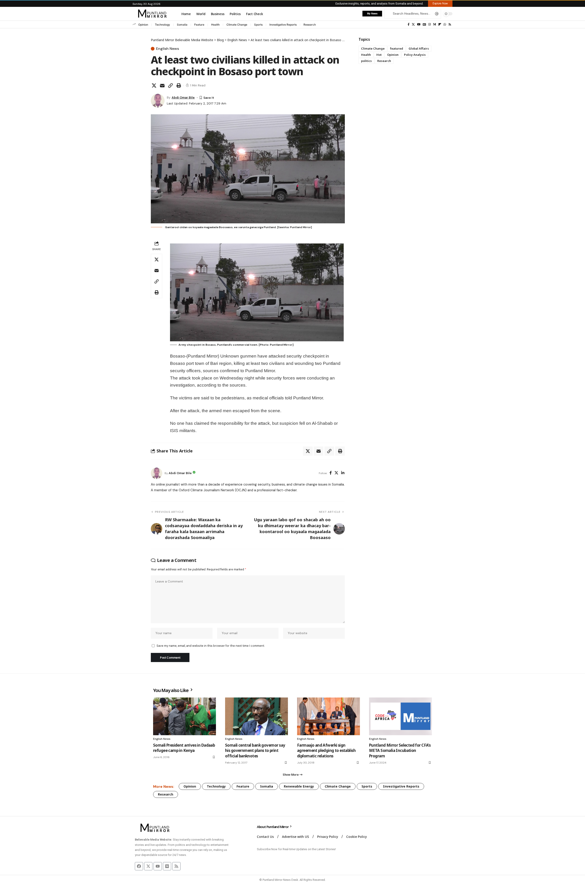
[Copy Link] (170, 85)
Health (215, 24)
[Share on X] (154, 85)
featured (396, 48)
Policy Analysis (415, 55)
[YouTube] (419, 24)
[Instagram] (429, 24)
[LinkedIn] (343, 473)
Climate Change (236, 24)
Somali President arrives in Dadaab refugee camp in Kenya (184, 748)
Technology (162, 24)
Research (309, 24)
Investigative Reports (283, 24)
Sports (258, 24)
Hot (379, 55)
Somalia (182, 24)
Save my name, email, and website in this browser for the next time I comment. (211, 646)
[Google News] (424, 24)
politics (366, 61)
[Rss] (449, 24)
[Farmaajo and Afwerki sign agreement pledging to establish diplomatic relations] (328, 716)
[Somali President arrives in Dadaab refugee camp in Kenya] (184, 716)
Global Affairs (419, 48)
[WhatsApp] (444, 24)
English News (167, 49)
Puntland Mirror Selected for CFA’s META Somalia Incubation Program (400, 751)
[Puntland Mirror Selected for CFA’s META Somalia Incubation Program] (400, 716)
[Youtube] (158, 866)
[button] (440, 3)
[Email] (162, 85)
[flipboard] (439, 24)
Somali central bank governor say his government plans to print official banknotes (255, 751)
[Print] (179, 85)
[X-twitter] (148, 866)
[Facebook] (409, 24)
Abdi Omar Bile (183, 97)
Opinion (143, 24)
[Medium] (434, 24)
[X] (413, 24)
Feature (199, 24)
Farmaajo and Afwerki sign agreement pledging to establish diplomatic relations (326, 751)
